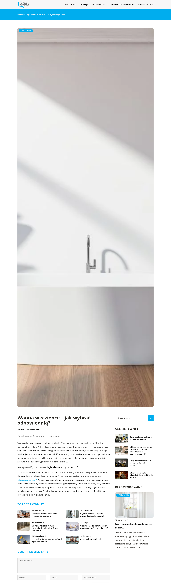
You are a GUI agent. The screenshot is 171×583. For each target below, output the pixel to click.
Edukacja (84, 4)
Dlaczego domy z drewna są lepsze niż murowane (44, 514)
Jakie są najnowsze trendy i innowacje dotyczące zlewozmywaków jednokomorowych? (141, 450)
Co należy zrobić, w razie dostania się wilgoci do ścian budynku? (45, 528)
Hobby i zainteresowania (123, 4)
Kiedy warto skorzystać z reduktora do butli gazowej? (140, 463)
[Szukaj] (151, 418)
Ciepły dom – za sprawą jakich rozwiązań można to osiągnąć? (94, 527)
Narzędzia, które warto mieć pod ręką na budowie (47, 540)
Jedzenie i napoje (146, 4)
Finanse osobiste (99, 4)
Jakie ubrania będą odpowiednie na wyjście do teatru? (141, 475)
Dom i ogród (70, 4)
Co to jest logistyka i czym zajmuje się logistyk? (141, 438)
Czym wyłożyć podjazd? (91, 539)
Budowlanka (25, 31)
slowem (20, 430)
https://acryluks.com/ (27, 480)
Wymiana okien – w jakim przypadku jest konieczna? (92, 514)
